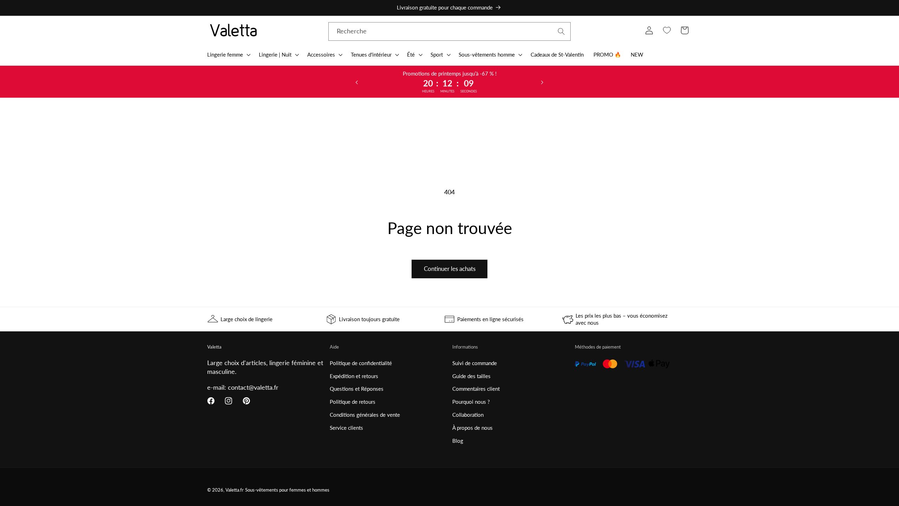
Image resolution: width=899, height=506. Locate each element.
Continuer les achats (449, 268)
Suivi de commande (474, 363)
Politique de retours (352, 401)
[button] (228, 54)
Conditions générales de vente (365, 414)
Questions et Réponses (356, 388)
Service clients (346, 427)
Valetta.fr (234, 490)
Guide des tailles (471, 376)
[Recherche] (561, 31)
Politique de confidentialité (361, 363)
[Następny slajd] (542, 82)
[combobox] (449, 31)
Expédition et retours (354, 376)
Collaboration (468, 414)
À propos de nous (472, 427)
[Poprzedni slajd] (357, 82)
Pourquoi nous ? (471, 401)
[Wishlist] (667, 30)
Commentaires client (476, 388)
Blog (457, 440)
